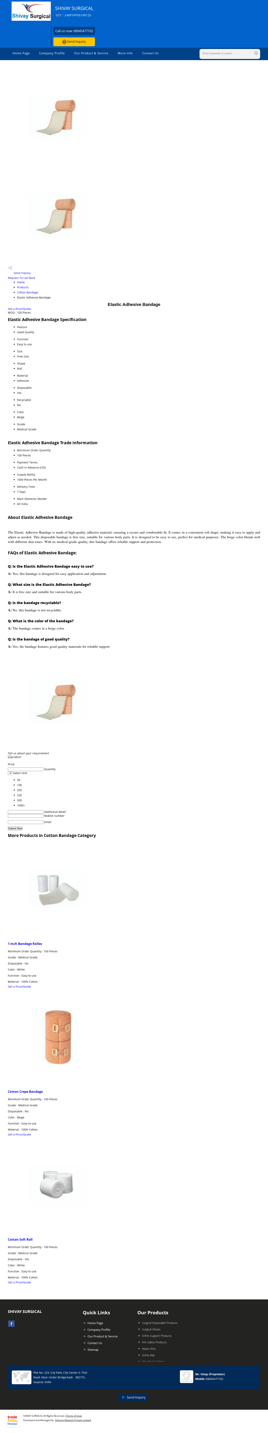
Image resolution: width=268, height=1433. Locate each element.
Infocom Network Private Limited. (73, 1420)
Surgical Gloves (151, 1329)
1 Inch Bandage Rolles (25, 944)
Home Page (21, 53)
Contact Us (150, 53)
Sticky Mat (148, 1355)
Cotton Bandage (27, 292)
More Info (125, 53)
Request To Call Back (21, 278)
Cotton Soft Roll (20, 1239)
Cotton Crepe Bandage (25, 1091)
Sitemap (93, 1350)
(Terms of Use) (74, 1416)
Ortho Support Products (157, 1336)
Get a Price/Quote (19, 309)
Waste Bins (149, 1349)
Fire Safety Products (154, 1342)
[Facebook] (11, 1326)
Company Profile (52, 53)
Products (23, 287)
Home (21, 282)
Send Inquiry (76, 41)
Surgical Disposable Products (160, 1323)
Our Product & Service (91, 53)
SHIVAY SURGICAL (74, 11)
